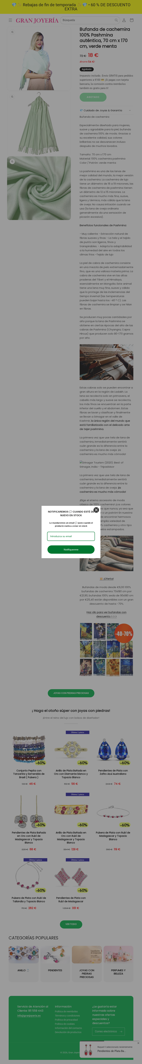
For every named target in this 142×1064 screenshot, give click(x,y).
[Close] (96, 510)
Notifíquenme (71, 549)
